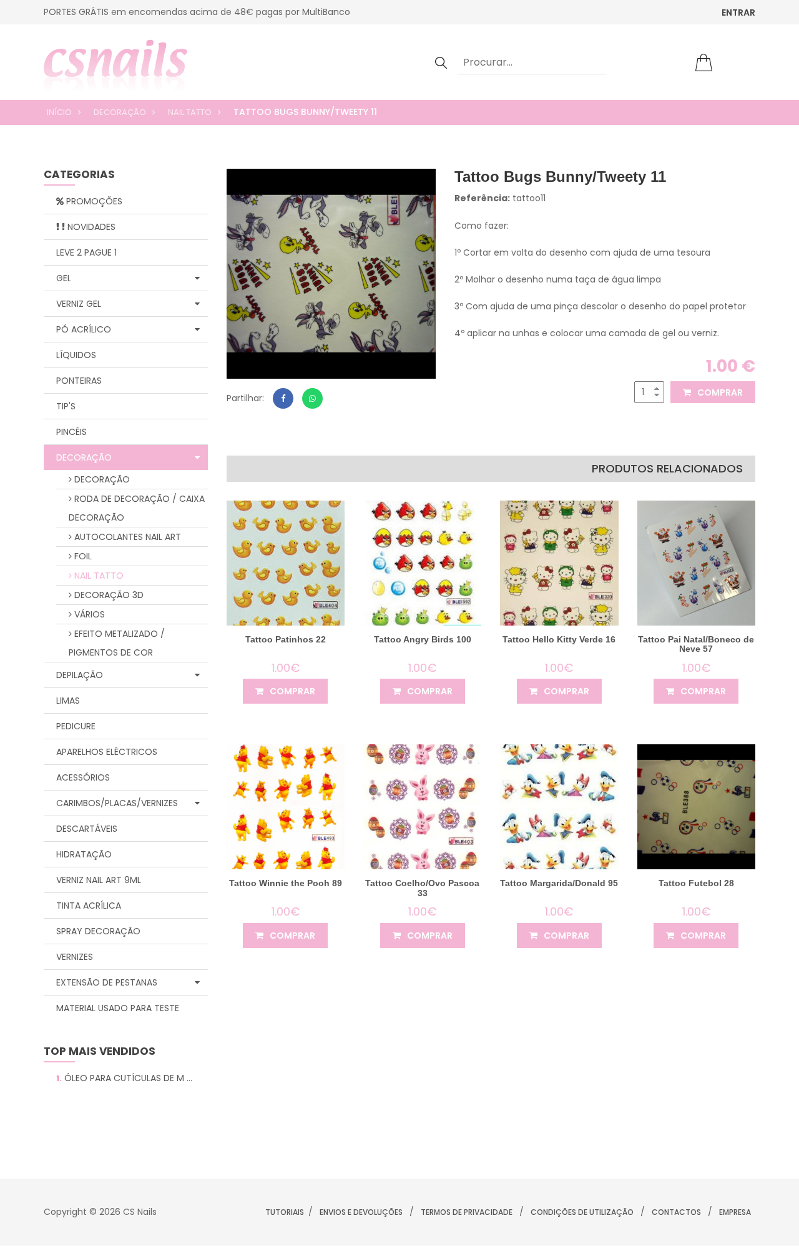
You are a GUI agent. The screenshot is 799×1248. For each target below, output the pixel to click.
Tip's (66, 406)
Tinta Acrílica (88, 905)
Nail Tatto (190, 112)
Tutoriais (284, 1212)
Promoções (93, 201)
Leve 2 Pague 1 (86, 252)
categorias (79, 175)
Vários (88, 614)
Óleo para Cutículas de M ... (124, 1078)
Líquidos (76, 355)
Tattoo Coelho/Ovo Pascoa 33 (422, 887)
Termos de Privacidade (466, 1212)
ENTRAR (738, 12)
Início (59, 112)
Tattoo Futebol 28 (696, 883)
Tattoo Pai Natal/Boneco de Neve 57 (696, 644)
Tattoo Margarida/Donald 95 (559, 883)
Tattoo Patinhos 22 (285, 639)
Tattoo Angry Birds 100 (422, 639)
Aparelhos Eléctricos (106, 752)
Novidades (90, 227)
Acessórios (83, 777)
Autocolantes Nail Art (126, 537)
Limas (68, 700)
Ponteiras (79, 380)
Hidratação (84, 854)
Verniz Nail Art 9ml (98, 880)
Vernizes (74, 957)
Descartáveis (86, 828)
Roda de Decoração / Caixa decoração (137, 508)
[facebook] (283, 398)
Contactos (676, 1212)
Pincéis (71, 432)
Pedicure (76, 726)
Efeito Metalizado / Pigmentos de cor (117, 643)
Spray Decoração (98, 931)
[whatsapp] (312, 398)
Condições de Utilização (582, 1212)
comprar (719, 392)
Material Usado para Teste (117, 1008)
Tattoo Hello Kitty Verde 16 (558, 639)
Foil (82, 556)
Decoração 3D (108, 595)
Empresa (735, 1212)
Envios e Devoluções (361, 1212)
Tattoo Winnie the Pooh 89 (285, 883)
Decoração (120, 112)
